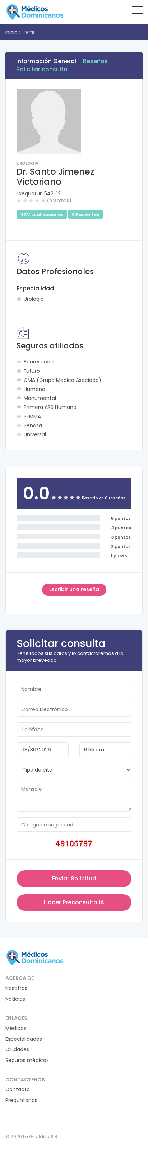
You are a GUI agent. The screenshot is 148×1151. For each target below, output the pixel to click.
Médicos (15, 1028)
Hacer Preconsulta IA (74, 902)
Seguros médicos (27, 1060)
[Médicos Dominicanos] (34, 11)
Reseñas (95, 61)
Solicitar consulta (42, 69)
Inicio (11, 32)
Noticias (15, 999)
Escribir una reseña (74, 589)
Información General (46, 61)
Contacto (17, 1089)
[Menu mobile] (137, 11)
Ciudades (17, 1049)
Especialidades (23, 1039)
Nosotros (16, 988)
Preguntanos (21, 1100)
